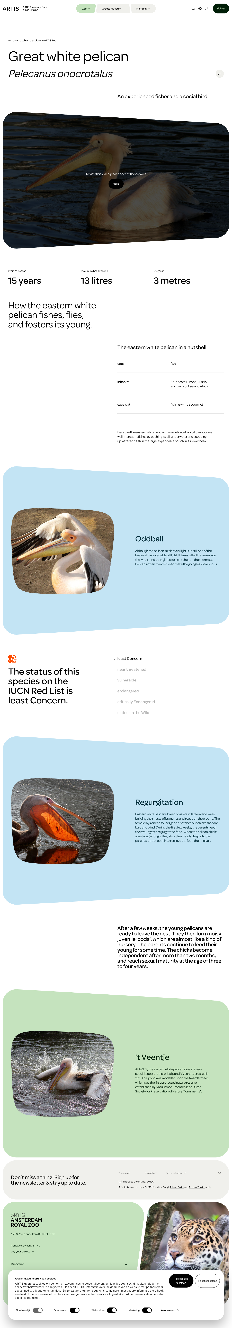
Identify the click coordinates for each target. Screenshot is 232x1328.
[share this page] (220, 74)
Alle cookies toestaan (181, 1280)
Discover (17, 1264)
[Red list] (12, 659)
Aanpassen (167, 1310)
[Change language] (200, 8)
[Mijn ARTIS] (207, 8)
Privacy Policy (177, 1187)
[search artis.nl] (193, 8)
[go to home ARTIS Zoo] (26, 1220)
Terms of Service (197, 1187)
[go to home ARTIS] (11, 8)
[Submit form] (219, 1172)
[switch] (74, 1310)
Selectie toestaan (207, 1280)
